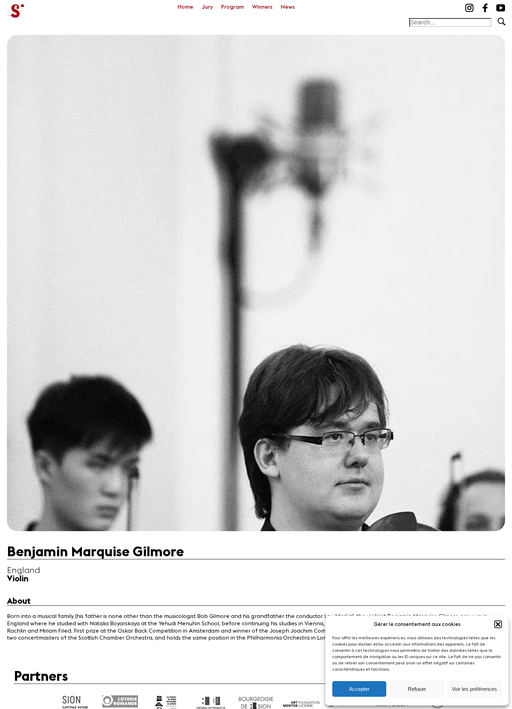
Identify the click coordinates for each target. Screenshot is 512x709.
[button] (498, 624)
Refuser (417, 689)
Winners (262, 7)
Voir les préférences (474, 689)
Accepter (359, 689)
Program (232, 7)
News (288, 7)
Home (185, 7)
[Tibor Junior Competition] (15, 8)
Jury (207, 7)
